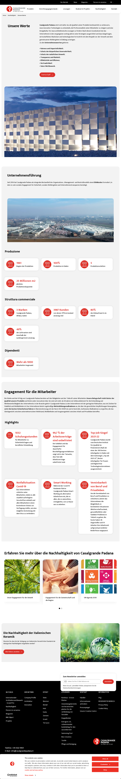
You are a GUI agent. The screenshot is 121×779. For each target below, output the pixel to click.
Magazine (9, 714)
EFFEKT (45, 692)
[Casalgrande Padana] (16, 9)
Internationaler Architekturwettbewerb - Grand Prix (14, 700)
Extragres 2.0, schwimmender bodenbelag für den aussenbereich (68, 725)
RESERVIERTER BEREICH (107, 701)
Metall (45, 705)
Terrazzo (46, 723)
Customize (104, 764)
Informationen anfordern (85, 702)
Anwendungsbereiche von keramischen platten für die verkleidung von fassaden (69, 709)
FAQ (100, 697)
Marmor (46, 701)
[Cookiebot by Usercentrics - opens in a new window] (12, 775)
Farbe (45, 712)
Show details (29, 775)
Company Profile (30, 697)
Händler (83, 697)
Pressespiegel (85, 707)
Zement (45, 715)
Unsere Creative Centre (88, 711)
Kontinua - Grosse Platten (67, 699)
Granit (45, 719)
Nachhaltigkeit (12, 15)
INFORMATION (104, 692)
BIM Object (10, 717)
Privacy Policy (103, 705)
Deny (105, 770)
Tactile (63, 740)
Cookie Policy (103, 708)
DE (111, 2)
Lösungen (65, 692)
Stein (45, 697)
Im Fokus (9, 692)
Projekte (9, 721)
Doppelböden (66, 718)
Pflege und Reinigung (68, 744)
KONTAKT (83, 692)
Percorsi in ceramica (13, 710)
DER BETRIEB (29, 692)
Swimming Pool (66, 733)
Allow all (105, 759)
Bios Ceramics (66, 737)
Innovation (28, 705)
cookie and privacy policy (34, 770)
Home (4, 15)
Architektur (28, 701)
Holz (44, 708)
